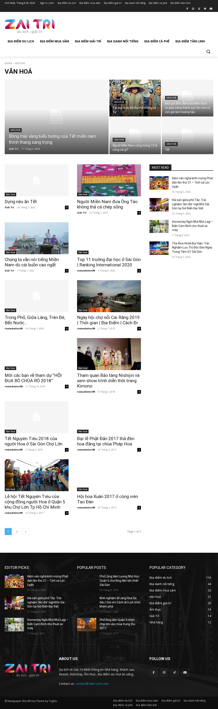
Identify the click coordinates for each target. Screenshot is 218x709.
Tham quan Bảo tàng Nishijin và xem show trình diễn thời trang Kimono (108, 381)
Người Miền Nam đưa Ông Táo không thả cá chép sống (107, 204)
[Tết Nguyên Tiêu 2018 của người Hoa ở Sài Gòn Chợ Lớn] (37, 417)
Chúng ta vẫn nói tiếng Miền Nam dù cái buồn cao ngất (32, 262)
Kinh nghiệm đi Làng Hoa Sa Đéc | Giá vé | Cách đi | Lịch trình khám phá (120, 602)
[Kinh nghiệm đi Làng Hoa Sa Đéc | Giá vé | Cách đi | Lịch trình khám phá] (86, 603)
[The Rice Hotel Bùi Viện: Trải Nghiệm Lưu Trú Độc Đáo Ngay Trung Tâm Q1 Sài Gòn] (159, 248)
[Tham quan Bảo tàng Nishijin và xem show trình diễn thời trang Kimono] (109, 354)
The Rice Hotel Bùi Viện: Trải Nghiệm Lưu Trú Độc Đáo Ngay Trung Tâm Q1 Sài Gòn (192, 247)
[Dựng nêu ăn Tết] (37, 180)
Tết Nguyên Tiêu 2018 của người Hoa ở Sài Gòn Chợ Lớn (33, 441)
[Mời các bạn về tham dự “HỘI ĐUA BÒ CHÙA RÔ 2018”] (37, 354)
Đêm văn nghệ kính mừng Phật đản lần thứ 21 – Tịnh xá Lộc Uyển (192, 182)
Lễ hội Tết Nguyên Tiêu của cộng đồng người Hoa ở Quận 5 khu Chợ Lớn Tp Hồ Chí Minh (35, 502)
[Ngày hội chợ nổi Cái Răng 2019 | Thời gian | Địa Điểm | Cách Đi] (109, 296)
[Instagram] (193, 9)
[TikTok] (174, 672)
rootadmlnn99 (86, 270)
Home (8, 63)
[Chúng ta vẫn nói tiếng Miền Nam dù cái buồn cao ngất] (37, 238)
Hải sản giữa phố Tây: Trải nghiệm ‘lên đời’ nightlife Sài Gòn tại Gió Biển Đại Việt (190, 204)
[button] (208, 51)
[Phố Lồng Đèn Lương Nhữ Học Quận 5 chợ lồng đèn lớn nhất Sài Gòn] (86, 581)
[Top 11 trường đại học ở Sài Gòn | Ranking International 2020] (109, 238)
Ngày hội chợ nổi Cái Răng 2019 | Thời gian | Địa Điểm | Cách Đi (108, 320)
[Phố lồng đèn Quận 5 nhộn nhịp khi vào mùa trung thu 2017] (86, 624)
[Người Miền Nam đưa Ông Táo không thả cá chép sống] (109, 180)
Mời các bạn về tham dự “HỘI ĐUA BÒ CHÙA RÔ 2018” (33, 378)
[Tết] (187, 135)
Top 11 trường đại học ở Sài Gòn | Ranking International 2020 (109, 262)
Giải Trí (9, 207)
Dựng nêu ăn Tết (21, 201)
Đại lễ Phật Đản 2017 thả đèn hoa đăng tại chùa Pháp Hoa (105, 441)
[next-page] (25, 531)
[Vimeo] (204, 9)
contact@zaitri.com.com (92, 684)
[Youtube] (210, 9)
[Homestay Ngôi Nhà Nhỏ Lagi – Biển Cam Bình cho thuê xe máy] (159, 226)
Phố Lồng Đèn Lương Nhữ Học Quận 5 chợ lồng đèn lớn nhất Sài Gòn (119, 580)
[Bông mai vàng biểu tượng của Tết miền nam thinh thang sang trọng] (57, 117)
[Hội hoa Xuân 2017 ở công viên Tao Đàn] (109, 475)
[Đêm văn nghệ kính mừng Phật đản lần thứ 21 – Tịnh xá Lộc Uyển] (159, 183)
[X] (199, 9)
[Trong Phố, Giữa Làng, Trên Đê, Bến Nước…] (37, 296)
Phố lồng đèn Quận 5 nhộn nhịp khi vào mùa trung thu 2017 (117, 624)
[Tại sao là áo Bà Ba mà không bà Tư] (135, 98)
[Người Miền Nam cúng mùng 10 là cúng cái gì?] (135, 135)
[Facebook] (187, 9)
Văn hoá (15, 130)
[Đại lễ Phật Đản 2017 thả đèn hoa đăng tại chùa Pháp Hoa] (109, 417)
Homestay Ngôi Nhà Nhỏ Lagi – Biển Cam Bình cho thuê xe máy (192, 226)
